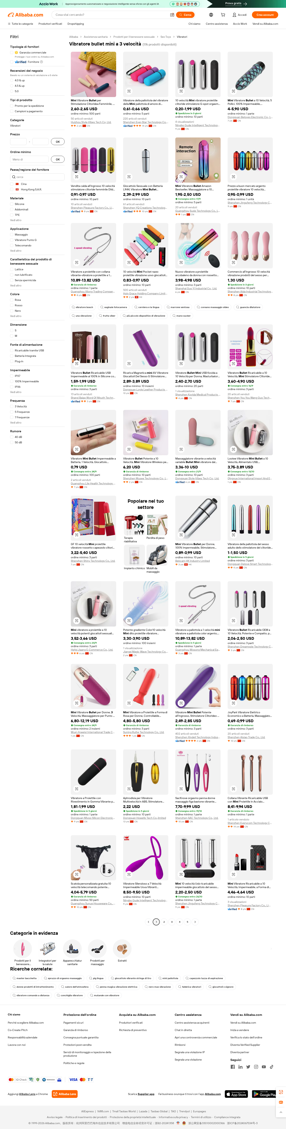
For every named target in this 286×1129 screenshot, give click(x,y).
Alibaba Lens (27, 1094)
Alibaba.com (213, 1094)
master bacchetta (27, 978)
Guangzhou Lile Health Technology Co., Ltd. (93, 483)
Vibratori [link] (182, 36)
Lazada (143, 1111)
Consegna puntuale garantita (80, 1037)
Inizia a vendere (239, 1030)
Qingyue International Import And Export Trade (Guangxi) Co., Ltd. (250, 478)
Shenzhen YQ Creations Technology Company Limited (145, 207)
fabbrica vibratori (191, 986)
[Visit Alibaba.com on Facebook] (232, 1066)
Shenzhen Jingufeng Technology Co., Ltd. (250, 202)
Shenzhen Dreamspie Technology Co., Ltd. (250, 646)
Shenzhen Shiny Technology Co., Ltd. (93, 560)
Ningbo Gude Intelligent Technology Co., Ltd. (198, 125)
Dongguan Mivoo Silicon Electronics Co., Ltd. (93, 817)
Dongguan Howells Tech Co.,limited (144, 817)
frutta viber (109, 315)
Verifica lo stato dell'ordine (246, 1037)
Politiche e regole (73, 1063)
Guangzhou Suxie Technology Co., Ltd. (198, 210)
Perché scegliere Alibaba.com (26, 1022)
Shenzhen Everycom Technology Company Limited (250, 822)
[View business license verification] (178, 1123)
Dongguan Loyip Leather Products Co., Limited (145, 389)
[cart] (224, 15)
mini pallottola (170, 978)
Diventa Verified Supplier (245, 1044)
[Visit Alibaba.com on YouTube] (263, 1066)
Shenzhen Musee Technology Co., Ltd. (145, 478)
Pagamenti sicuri (73, 1022)
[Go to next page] (195, 921)
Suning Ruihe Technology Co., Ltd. (143, 732)
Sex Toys (166, 36)
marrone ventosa (180, 307)
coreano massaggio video (215, 307)
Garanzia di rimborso (75, 1030)
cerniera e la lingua (148, 307)
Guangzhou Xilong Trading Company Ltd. (93, 291)
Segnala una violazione (188, 1059)
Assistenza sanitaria (96, 36)
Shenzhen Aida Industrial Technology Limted (250, 291)
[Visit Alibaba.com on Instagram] (256, 1066)
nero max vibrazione (160, 986)
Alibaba (73, 36)
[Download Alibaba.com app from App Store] (236, 1094)
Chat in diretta (183, 1030)
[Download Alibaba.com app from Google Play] (265, 1094)
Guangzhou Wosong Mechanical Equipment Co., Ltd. (198, 649)
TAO (173, 1111)
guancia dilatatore (250, 307)
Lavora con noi (16, 1044)
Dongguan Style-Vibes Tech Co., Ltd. (197, 478)
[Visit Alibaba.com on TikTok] (271, 1066)
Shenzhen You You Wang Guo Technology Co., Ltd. (250, 397)
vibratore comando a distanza (33, 995)
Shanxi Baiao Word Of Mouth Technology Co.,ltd (93, 397)
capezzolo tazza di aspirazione (206, 978)
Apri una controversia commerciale (196, 1037)
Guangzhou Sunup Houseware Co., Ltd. (93, 903)
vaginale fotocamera (115, 307)
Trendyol (184, 1111)
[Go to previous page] (148, 921)
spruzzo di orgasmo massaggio (65, 978)
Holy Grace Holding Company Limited (145, 293)
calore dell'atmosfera (77, 986)
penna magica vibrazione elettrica (118, 986)
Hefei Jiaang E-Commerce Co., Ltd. (92, 649)
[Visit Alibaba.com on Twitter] (248, 1066)
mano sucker (183, 315)
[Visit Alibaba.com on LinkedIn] (240, 1066)
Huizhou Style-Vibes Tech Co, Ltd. (91, 122)
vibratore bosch (84, 307)
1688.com (103, 1111)
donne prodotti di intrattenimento (35, 986)
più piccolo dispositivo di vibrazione (146, 315)
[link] (281, 1092)
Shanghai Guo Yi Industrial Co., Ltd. (196, 288)
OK (58, 141)
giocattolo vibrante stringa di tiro (133, 978)
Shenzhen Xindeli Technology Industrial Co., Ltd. (198, 737)
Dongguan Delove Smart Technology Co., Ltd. (250, 563)
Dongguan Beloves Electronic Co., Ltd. (250, 117)
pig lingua (98, 978)
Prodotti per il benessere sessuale (134, 36)
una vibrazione (84, 315)
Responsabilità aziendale (22, 1037)
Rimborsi (180, 1044)
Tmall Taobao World (124, 1111)
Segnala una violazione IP (190, 1052)
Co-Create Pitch (18, 1030)
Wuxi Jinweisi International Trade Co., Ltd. (93, 732)
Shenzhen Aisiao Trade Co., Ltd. (246, 737)
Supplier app (146, 1094)
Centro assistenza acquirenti (192, 1022)
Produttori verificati (131, 1022)
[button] (172, 14)
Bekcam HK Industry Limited (192, 560)
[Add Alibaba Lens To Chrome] (65, 1094)
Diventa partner (239, 1052)
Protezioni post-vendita (77, 1044)
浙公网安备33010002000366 (206, 1123)
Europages (199, 1111)
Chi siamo (14, 1014)
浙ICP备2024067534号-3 (242, 1123)
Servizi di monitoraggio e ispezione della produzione (87, 1054)
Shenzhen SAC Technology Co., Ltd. (196, 817)
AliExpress (87, 1111)
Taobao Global (159, 1111)
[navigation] (37, 480)
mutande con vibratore (106, 995)
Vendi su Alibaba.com (243, 1022)
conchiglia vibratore (72, 995)
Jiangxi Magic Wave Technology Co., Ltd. (145, 651)
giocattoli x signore (222, 986)
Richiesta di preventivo (133, 1030)
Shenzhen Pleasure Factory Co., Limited (93, 207)
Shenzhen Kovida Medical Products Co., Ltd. (198, 394)
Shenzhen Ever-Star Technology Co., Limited (145, 122)
